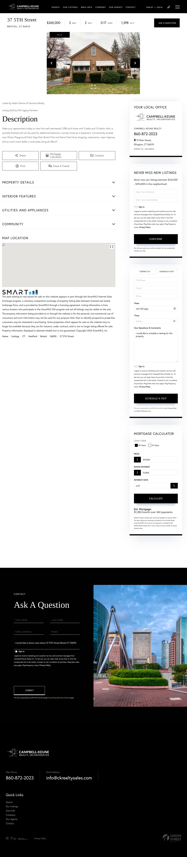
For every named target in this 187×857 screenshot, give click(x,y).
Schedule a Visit (166, 271)
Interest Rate (141, 480)
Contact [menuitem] (131, 7)
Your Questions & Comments (147, 328)
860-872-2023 (145, 133)
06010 (53, 336)
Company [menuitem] (100, 7)
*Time (136, 315)
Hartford (32, 336)
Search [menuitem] (56, 7)
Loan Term (140, 440)
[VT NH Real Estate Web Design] (172, 838)
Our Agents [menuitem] (115, 7)
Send (29, 690)
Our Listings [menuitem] (70, 7)
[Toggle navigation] (177, 7)
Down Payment (142, 467)
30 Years (142, 445)
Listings (15, 336)
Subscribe (155, 238)
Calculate (156, 498)
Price (136, 454)
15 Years (155, 445)
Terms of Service (142, 411)
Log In (159, 7)
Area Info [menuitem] (86, 7)
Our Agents (149, 149)
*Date (136, 303)
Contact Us (138, 149)
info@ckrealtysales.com (69, 778)
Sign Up (149, 7)
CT (23, 336)
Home (5, 336)
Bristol (43, 336)
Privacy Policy (144, 227)
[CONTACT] (167, 22)
